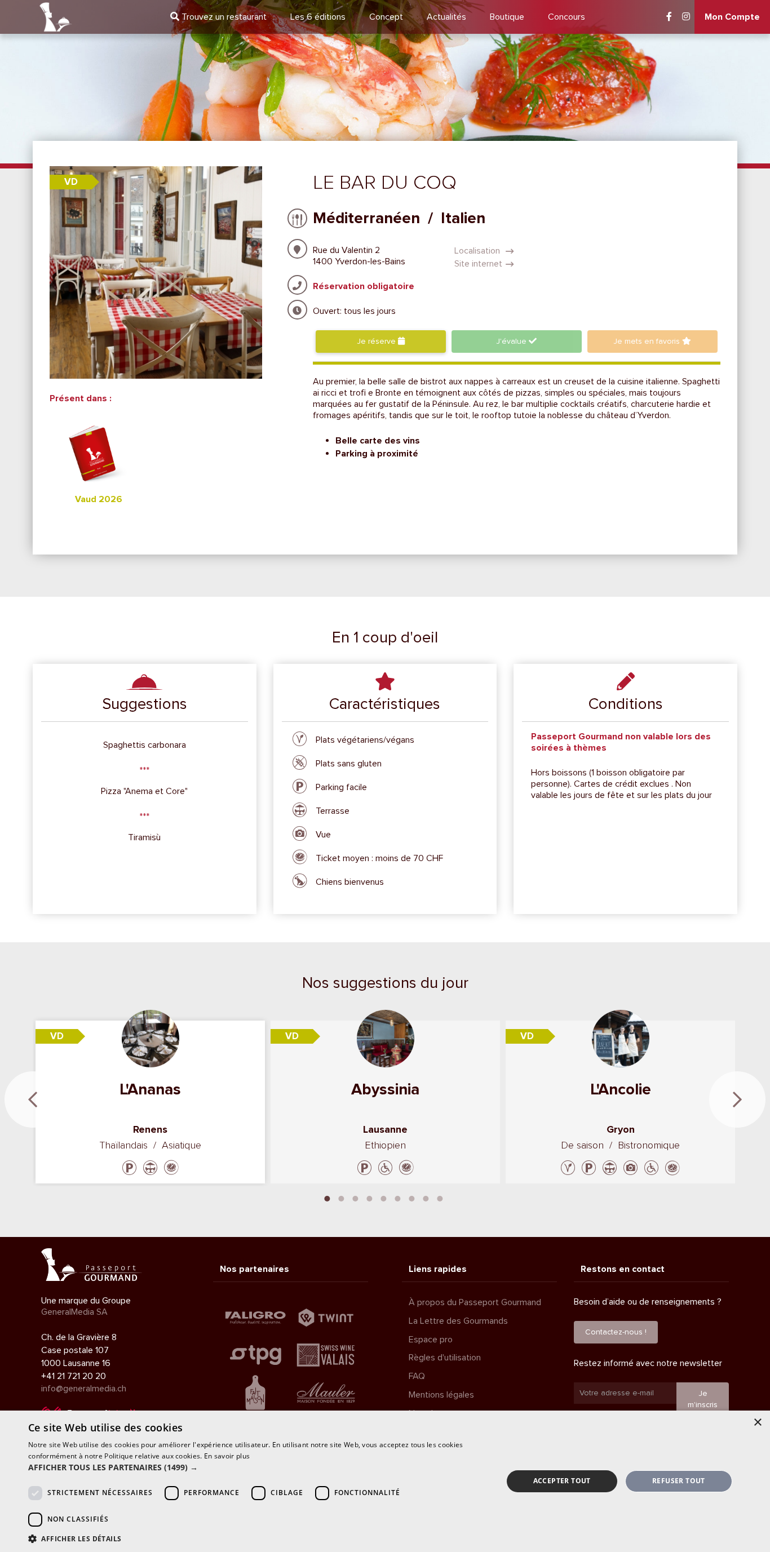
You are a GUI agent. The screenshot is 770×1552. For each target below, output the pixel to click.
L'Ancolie (620, 1089)
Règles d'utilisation (445, 1357)
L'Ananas (150, 1089)
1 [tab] (327, 1197)
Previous (33, 1099)
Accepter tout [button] (562, 1481)
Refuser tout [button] (678, 1481)
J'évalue (512, 341)
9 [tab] (440, 1197)
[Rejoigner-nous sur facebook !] (669, 17)
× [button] (757, 1422)
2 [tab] (341, 1197)
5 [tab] (384, 1197)
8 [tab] (426, 1197)
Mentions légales (441, 1394)
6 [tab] (398, 1197)
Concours (566, 17)
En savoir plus (227, 1456)
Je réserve (377, 341)
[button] (258, 1467)
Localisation (478, 250)
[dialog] (385, 1481)
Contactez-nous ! (616, 1332)
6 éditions (318, 17)
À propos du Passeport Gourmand (475, 1302)
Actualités (446, 17)
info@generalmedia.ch (83, 1388)
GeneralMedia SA (74, 1312)
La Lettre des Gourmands (458, 1321)
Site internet (478, 263)
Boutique (507, 17)
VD (71, 182)
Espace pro (431, 1339)
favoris (647, 341)
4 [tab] (369, 1197)
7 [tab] (412, 1197)
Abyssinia (385, 1089)
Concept (386, 17)
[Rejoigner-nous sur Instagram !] (686, 17)
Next (737, 1099)
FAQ (417, 1376)
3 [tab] (355, 1197)
